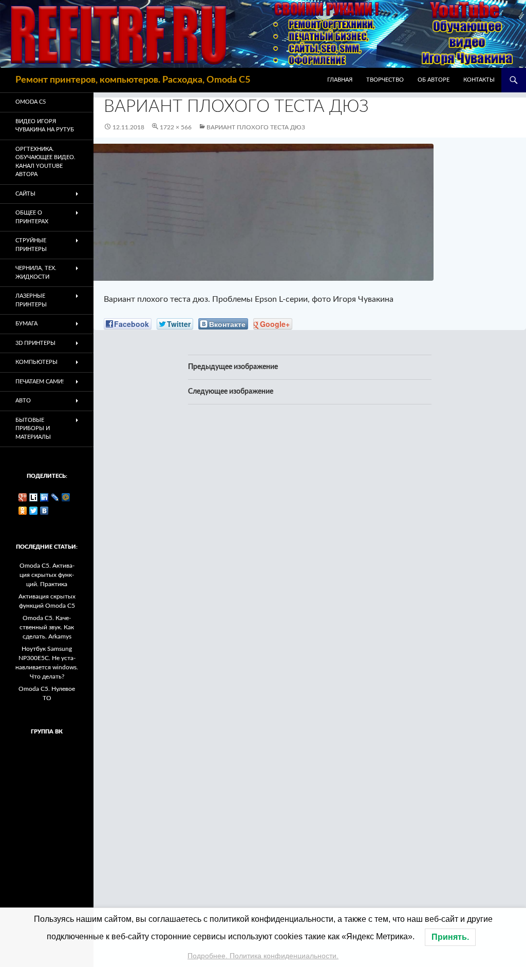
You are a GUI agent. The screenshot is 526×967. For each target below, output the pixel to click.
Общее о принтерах (31, 217)
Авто (23, 400)
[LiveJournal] (55, 497)
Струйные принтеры (31, 245)
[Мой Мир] (66, 497)
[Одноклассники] (22, 510)
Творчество (385, 80)
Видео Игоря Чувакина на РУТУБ (44, 126)
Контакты (479, 80)
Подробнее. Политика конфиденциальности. (263, 956)
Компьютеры (36, 362)
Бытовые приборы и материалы (33, 428)
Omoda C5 (30, 102)
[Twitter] (33, 510)
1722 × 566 (176, 127)
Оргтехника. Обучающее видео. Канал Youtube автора (45, 162)
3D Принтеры (35, 343)
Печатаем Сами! (39, 381)
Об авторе (433, 80)
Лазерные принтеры (31, 300)
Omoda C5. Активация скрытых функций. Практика (47, 575)
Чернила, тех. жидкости (36, 272)
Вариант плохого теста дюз (255, 127)
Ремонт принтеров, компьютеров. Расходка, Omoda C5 (132, 80)
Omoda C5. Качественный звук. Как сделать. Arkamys (47, 627)
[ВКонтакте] (44, 510)
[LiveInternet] (33, 497)
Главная (339, 80)
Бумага (26, 323)
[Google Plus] (22, 497)
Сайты (25, 194)
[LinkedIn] (44, 497)
